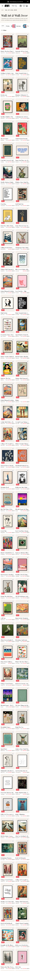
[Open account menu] (20, 6)
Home (2, 10)
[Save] (13, 34)
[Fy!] (7, 6)
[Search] (16, 6)
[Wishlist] (24, 6)
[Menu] (2, 5)
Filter (4, 30)
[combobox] (14, 5)
